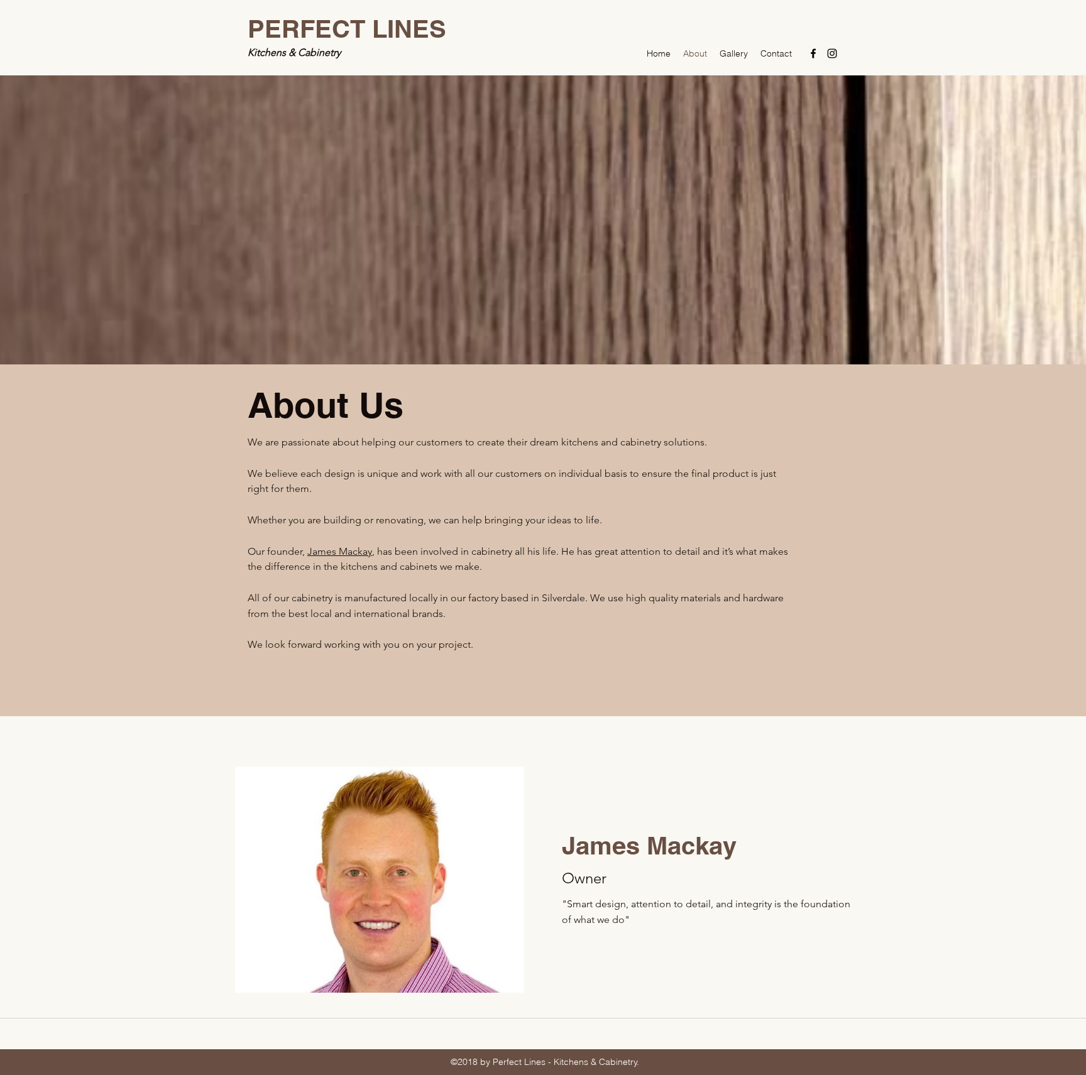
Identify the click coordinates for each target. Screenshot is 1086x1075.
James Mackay (339, 551)
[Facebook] (813, 53)
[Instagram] (832, 53)
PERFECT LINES (347, 28)
